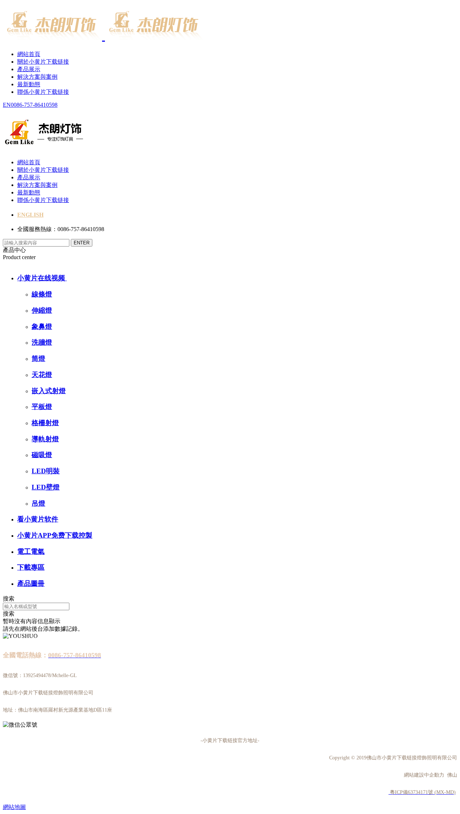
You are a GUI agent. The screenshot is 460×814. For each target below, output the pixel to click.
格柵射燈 (45, 423)
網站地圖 (14, 807)
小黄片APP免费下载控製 (54, 535)
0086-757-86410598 (34, 105)
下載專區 (31, 567)
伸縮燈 (42, 310)
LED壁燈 (46, 487)
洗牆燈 (42, 342)
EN (7, 105)
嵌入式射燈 (49, 391)
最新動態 (28, 84)
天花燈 (42, 374)
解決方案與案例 (37, 77)
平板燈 (42, 406)
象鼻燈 (42, 326)
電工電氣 (31, 551)
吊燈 (38, 503)
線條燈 (42, 294)
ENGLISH (30, 215)
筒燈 (38, 358)
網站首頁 (28, 54)
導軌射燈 (45, 439)
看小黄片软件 (37, 519)
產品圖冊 (31, 583)
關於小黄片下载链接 (43, 62)
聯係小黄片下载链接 (43, 92)
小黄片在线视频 (42, 278)
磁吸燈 (42, 455)
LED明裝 (46, 471)
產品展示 (28, 69)
